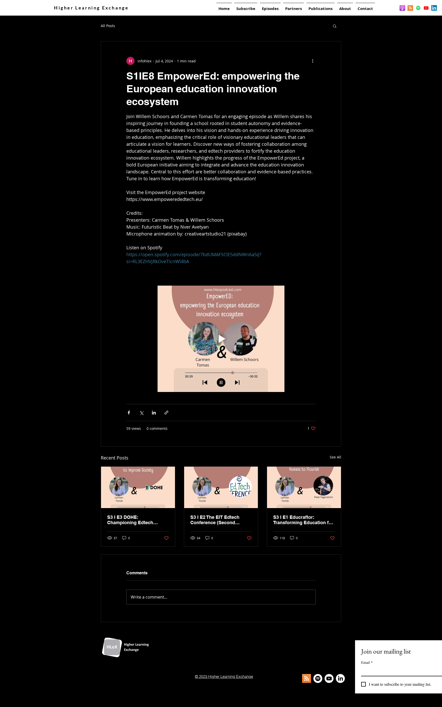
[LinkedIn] (434, 8)
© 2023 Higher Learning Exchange (224, 676)
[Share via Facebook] (128, 412)
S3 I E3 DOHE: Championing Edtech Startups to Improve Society (137, 519)
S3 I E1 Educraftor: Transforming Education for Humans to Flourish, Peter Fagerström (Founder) (303, 519)
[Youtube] (426, 8)
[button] (334, 26)
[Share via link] (166, 412)
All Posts (108, 25)
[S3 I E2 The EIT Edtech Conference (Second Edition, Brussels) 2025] (221, 487)
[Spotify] (418, 8)
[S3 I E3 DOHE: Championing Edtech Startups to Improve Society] (138, 487)
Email (367, 662)
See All (335, 457)
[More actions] (313, 61)
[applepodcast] (402, 8)
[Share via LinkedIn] (153, 412)
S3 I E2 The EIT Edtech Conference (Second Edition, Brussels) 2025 (215, 519)
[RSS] (410, 8)
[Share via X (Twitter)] (141, 412)
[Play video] (221, 339)
